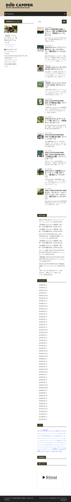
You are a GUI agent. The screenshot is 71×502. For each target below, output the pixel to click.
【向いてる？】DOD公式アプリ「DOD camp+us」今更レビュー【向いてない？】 (50, 273)
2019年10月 (42, 372)
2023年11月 (42, 306)
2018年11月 (42, 385)
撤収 (63, 449)
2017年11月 (42, 409)
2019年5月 (42, 382)
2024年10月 (42, 298)
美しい (50, 451)
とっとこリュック (50, 433)
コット (49, 440)
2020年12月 (42, 351)
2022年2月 (42, 324)
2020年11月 (42, 353)
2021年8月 (42, 335)
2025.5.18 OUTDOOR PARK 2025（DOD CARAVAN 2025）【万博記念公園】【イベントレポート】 (51, 236)
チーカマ (49, 442)
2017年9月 (42, 414)
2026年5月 (42, 285)
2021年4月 (42, 345)
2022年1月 (42, 327)
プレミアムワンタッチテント (54, 447)
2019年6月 (42, 380)
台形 (58, 449)
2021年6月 (42, 340)
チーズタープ (54, 442)
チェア (44, 442)
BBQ (38, 431)
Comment (10, 46)
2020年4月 (42, 364)
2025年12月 (42, 290)
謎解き (53, 451)
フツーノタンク (43, 447)
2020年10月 (42, 356)
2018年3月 (42, 406)
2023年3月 (42, 314)
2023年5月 (42, 311)
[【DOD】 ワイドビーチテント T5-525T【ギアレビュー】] (10, 29)
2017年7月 (42, 419)
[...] (7, 66)
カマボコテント (48, 436)
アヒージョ (56, 433)
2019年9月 (42, 374)
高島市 (60, 451)
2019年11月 (42, 369)
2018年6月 (42, 398)
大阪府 (60, 449)
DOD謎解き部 (57, 431)
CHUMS (41, 431)
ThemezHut (63, 500)
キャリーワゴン (42, 438)
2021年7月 (42, 338)
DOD (45, 430)
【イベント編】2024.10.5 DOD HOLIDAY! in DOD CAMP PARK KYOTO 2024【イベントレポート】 (52, 252)
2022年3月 (42, 322)
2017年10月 (42, 411)
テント (40, 445)
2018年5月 (42, 401)
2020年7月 (42, 361)
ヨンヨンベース (48, 449)
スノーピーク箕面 (55, 440)
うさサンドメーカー (41, 433)
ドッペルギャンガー (48, 445)
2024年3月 (42, 303)
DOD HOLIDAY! (50, 431)
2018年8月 (42, 393)
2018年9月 (42, 390)
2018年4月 (42, 403)
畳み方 (43, 451)
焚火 (41, 451)
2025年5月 (42, 293)
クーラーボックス (50, 438)
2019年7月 (42, 377)
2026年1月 (42, 287)
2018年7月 (42, 395)
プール (63, 447)
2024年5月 (42, 301)
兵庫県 (55, 449)
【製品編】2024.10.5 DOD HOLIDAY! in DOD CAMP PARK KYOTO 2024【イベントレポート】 (52, 259)
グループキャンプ (43, 440)
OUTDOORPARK (63, 431)
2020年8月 (42, 359)
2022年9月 (42, 316)
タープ (41, 442)
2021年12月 (42, 330)
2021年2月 (42, 348)
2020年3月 (42, 366)
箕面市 (47, 451)
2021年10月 (42, 332)
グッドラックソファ (58, 438)
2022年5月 (42, 319)
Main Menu (10, 14)
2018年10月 (42, 388)
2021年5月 (42, 343)
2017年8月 (42, 417)
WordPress (53, 498)
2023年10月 (42, 309)
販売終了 (57, 451)
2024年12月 (42, 295)
